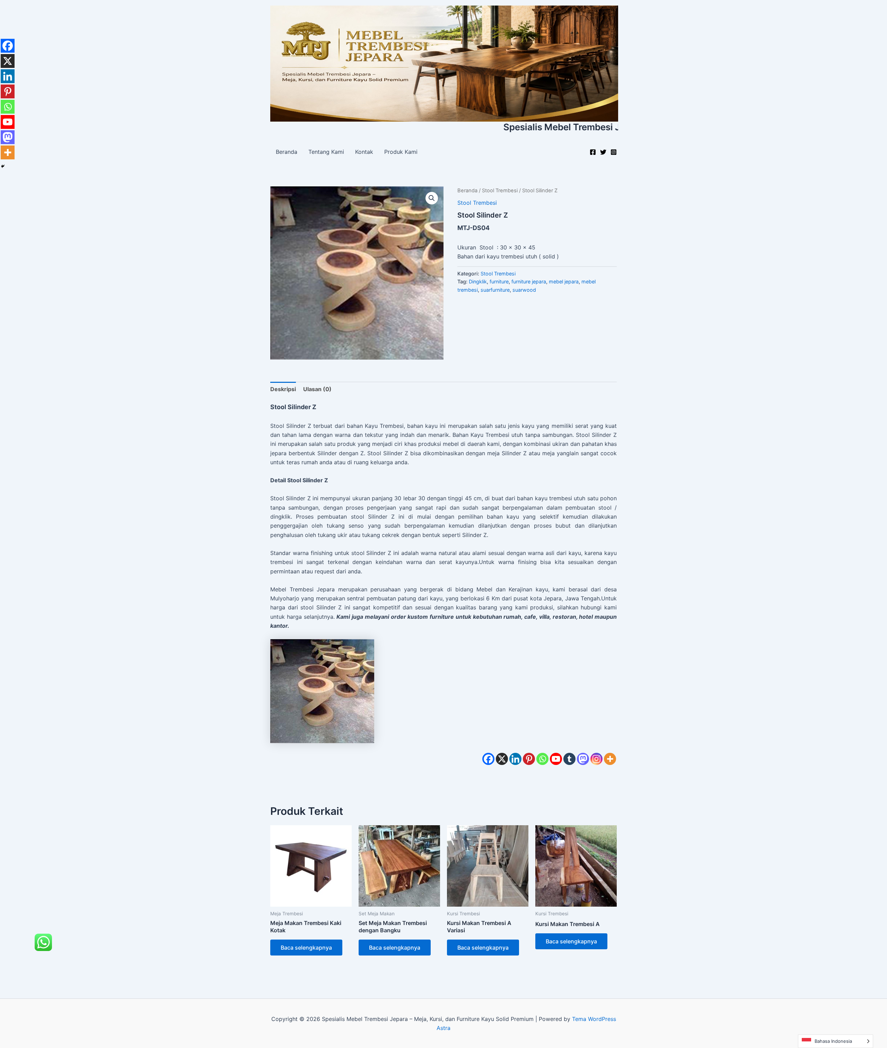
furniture (499, 281)
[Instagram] (614, 152)
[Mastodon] (583, 759)
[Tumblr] (569, 759)
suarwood (524, 290)
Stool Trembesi (500, 190)
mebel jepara (564, 281)
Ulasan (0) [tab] (317, 389)
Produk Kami (401, 151)
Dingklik (478, 281)
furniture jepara (528, 281)
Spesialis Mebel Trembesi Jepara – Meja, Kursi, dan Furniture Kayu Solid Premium (576, 127)
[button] (431, 198)
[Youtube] (556, 759)
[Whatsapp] (542, 759)
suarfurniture (495, 290)
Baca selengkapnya (306, 947)
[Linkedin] (515, 759)
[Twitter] (603, 152)
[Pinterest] (529, 759)
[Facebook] (593, 152)
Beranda (286, 151)
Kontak (364, 151)
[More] (610, 759)
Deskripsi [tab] (283, 389)
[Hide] (3, 166)
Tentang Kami (326, 151)
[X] (502, 759)
